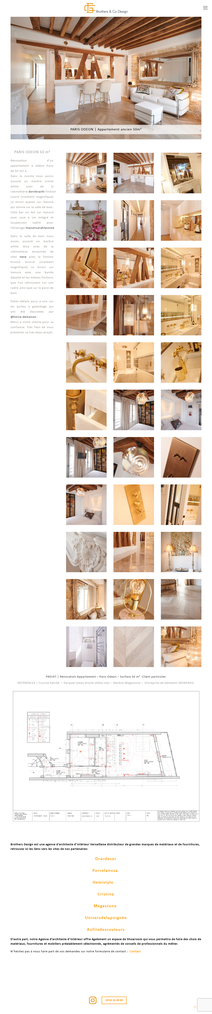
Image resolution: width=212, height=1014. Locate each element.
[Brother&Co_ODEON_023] (86, 173)
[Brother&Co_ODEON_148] (133, 220)
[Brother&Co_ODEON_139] (181, 410)
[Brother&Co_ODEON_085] (181, 457)
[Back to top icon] (194, 1007)
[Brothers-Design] (106, 8)
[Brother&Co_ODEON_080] (86, 315)
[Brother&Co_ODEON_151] (86, 646)
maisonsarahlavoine (40, 228)
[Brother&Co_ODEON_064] (133, 315)
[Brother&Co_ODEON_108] (181, 268)
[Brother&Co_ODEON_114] (133, 504)
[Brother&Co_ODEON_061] (181, 599)
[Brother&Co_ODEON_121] (181, 173)
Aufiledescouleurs (106, 930)
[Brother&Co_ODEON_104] (86, 410)
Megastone (105, 906)
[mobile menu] (205, 8)
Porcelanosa (105, 871)
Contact (135, 951)
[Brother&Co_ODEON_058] (133, 646)
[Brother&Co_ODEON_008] (133, 173)
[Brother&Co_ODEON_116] (133, 362)
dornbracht (37, 191)
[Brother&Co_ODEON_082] (86, 552)
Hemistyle (103, 882)
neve (23, 257)
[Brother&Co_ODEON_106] (86, 362)
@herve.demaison (23, 317)
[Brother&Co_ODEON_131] (86, 457)
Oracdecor (106, 859)
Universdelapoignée (106, 918)
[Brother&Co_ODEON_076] (86, 599)
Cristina (106, 894)
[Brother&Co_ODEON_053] (133, 599)
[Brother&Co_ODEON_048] (86, 220)
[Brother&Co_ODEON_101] (181, 315)
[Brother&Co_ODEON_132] (133, 410)
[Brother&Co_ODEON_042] (181, 220)
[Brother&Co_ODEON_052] (181, 552)
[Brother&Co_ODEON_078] (133, 552)
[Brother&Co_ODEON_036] (133, 268)
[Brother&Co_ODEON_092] (181, 504)
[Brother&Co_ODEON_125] (86, 504)
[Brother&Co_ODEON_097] (181, 362)
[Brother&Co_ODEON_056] (181, 646)
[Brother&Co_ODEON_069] (86, 268)
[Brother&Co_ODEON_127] (133, 457)
